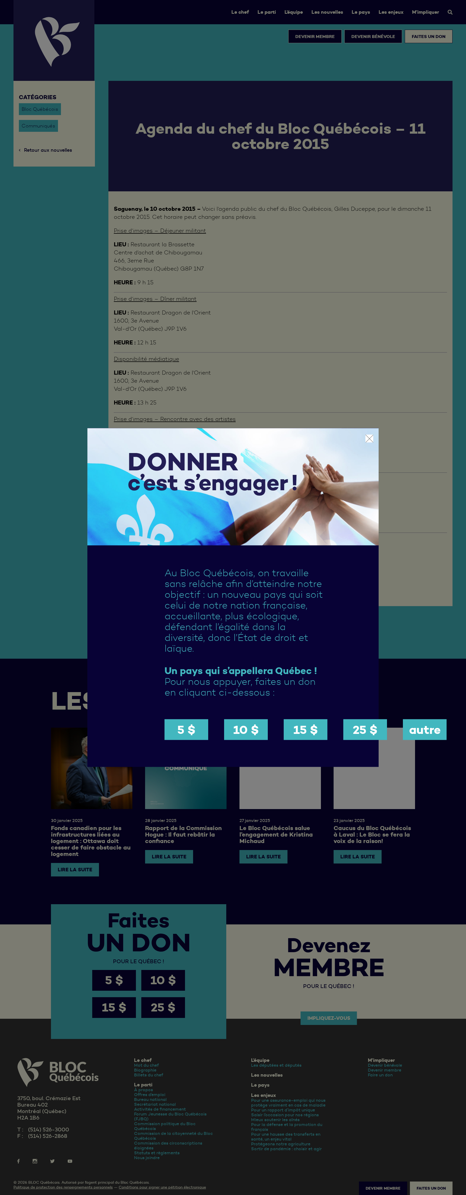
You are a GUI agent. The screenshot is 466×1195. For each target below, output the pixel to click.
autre (425, 729)
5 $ (186, 729)
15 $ (305, 729)
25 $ (365, 729)
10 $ (246, 729)
